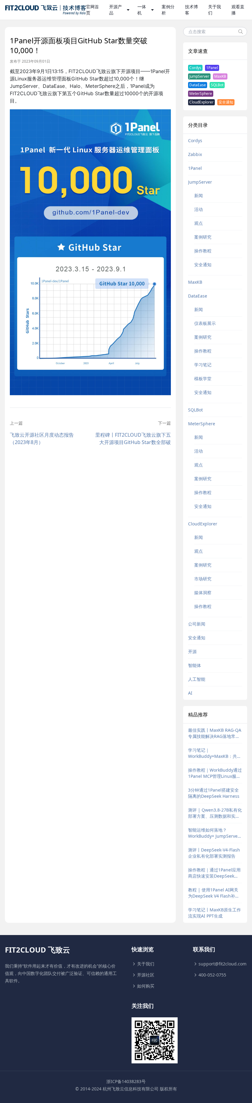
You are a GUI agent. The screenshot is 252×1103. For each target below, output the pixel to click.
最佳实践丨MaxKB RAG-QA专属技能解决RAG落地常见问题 (214, 733)
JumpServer (199, 76)
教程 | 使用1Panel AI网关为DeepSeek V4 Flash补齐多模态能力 (213, 893)
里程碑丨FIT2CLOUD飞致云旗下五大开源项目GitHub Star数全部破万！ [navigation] (133, 438)
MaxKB (220, 76)
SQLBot (217, 85)
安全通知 (226, 102)
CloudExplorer (201, 102)
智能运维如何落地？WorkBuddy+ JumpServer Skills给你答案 (213, 833)
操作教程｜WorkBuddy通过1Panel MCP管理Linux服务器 (215, 773)
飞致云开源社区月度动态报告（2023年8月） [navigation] (42, 438)
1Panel (212, 67)
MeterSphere (200, 93)
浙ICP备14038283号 (126, 1081)
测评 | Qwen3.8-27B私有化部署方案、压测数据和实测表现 (215, 813)
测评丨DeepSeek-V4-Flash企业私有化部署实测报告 (214, 853)
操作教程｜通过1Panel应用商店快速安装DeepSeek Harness (214, 873)
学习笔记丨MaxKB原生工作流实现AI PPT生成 (214, 913)
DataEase (197, 85)
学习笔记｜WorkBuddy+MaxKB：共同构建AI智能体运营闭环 (214, 753)
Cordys (195, 67)
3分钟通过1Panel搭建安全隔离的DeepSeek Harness (213, 793)
